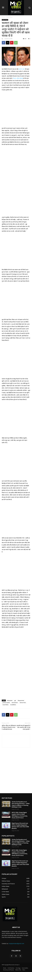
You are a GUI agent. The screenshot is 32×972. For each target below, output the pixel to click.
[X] (7, 42)
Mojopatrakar (21, 700)
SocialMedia (13, 704)
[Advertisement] (16, 109)
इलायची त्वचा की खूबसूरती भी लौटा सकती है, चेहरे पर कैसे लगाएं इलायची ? (23, 727)
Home (3, 17)
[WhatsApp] (16, 42)
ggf (15, 700)
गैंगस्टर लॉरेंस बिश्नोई (18, 78)
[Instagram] (16, 956)
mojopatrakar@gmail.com (16, 943)
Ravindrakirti (15, 702)
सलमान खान (21, 69)
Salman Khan (23, 702)
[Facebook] (3, 42)
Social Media (5, 704)
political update (6, 702)
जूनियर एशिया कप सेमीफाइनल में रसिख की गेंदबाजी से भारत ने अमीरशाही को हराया (9, 727)
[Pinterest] (12, 42)
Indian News (9, 17)
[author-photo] (16, 744)
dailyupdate (9, 700)
